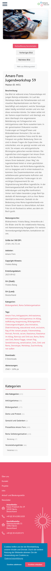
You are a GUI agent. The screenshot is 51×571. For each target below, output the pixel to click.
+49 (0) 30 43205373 (15, 533)
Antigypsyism (22, 315)
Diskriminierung (12, 327)
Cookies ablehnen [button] (14, 564)
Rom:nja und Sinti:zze (23, 336)
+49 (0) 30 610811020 (16, 516)
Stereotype (16, 345)
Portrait (8, 333)
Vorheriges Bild (26, 52)
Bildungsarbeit (11, 305)
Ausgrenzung (21, 321)
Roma (36, 336)
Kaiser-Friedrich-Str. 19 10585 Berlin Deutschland (16, 508)
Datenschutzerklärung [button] (14, 558)
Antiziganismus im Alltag (30, 318)
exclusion (40, 327)
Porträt (16, 333)
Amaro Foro (10, 315)
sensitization (25, 342)
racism (23, 333)
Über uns (5, 476)
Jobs (3, 490)
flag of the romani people (16, 330)
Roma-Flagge (19, 339)
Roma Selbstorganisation (29, 305)
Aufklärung (10, 321)
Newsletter (6, 500)
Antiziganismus (12, 318)
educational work (27, 327)
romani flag (31, 339)
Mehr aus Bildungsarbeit (26, 66)
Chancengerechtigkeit (14, 324)
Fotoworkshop (34, 330)
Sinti (34, 342)
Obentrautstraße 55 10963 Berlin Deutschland (14, 524)
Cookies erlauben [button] (35, 564)
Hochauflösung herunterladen (25, 46)
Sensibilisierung (12, 342)
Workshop (25, 345)
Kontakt (5, 481)
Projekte (5, 486)
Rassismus (31, 333)
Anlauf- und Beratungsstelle (13, 495)
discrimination (31, 324)
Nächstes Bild (24, 59)
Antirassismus (34, 315)
